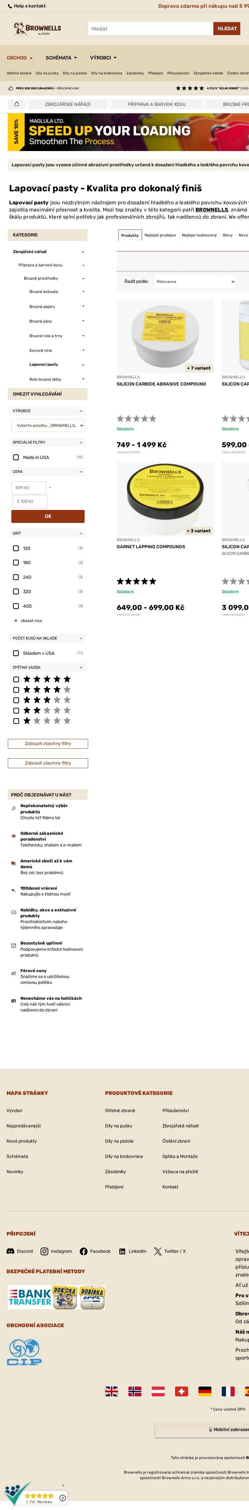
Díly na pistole (75, 73)
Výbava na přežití (180, 1171)
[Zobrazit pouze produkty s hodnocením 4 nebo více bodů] (47, 689)
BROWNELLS (212, 210)
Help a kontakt (29, 6)
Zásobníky (135, 73)
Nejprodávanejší (23, 1126)
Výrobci (100, 58)
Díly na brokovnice (106, 73)
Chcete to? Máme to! (40, 817)
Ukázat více (31, 620)
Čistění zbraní (176, 1141)
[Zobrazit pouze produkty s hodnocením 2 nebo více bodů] (47, 710)
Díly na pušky (47, 73)
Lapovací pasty (128, 452)
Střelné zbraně (19, 73)
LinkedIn (137, 1251)
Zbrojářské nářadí (208, 73)
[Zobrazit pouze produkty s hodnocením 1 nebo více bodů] (47, 720)
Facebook (100, 1251)
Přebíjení (155, 73)
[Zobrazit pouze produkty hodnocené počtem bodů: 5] (47, 678)
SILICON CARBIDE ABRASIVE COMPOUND (161, 384)
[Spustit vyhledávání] (226, 28)
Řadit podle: (136, 281)
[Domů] (15, 104)
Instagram (61, 1251)
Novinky (14, 1171)
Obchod (17, 58)
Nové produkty (21, 1141)
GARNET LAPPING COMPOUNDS (151, 547)
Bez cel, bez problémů (41, 872)
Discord (25, 1251)
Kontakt (170, 1187)
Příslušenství (178, 73)
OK (48, 516)
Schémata (58, 58)
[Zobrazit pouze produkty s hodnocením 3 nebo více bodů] (47, 699)
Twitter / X (175, 1251)
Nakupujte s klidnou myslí (45, 894)
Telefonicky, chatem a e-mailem (51, 845)
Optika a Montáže (180, 1156)
